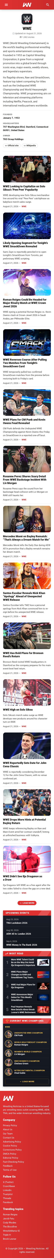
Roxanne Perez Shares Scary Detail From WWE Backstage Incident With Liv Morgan (24, 480)
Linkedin (7, 1190)
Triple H (7, 1235)
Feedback (8, 1166)
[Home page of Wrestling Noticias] (27, 4)
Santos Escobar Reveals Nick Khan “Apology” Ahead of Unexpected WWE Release (24, 596)
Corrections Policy (12, 1149)
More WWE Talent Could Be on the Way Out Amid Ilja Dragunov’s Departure (23, 962)
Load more (28, 903)
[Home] (8, 1099)
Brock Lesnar (9, 1239)
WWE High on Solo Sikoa (18, 709)
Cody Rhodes (9, 1222)
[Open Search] (47, 4)
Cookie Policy (10, 1145)
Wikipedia (31, 145)
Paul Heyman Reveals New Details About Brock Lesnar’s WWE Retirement (23, 1009)
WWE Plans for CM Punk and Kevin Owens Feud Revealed (24, 421)
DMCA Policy (9, 1153)
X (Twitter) (8, 1182)
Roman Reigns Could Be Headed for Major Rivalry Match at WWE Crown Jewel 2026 (24, 303)
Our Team (8, 1133)
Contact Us (8, 1137)
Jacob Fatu (8, 1218)
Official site (13, 145)
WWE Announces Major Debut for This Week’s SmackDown (22, 997)
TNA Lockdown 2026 (16, 923)
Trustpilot (8, 1194)
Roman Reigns (10, 1214)
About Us (7, 1129)
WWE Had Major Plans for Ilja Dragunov (23, 986)
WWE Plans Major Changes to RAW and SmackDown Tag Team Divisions (22, 975)
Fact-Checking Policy (13, 1162)
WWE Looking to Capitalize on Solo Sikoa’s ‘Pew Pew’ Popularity (24, 188)
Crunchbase (9, 1186)
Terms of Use (9, 1170)
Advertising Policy (12, 1141)
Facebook (8, 1202)
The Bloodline (10, 1226)
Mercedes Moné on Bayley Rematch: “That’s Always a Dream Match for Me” (26, 538)
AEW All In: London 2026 (18, 933)
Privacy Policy (10, 1125)
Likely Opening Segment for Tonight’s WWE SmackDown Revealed (25, 244)
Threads (7, 1198)
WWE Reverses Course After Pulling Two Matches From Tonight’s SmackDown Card (25, 363)
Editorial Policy (10, 1158)
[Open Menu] (6, 4)
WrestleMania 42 (11, 1230)
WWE (24, 206)
